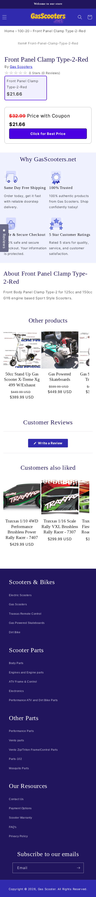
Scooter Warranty (20, 817)
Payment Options (20, 808)
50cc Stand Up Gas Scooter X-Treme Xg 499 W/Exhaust (22, 379)
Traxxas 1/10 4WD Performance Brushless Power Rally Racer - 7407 (21, 529)
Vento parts (16, 740)
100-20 (23, 31)
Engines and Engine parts (26, 672)
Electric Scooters (20, 595)
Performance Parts (21, 731)
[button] (80, 17)
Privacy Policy (18, 836)
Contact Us (16, 799)
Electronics (16, 691)
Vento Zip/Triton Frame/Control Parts (33, 749)
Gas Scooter (47, 889)
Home (9, 31)
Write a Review (52, 444)
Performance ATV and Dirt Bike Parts (33, 700)
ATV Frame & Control (23, 681)
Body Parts (16, 663)
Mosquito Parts (19, 768)
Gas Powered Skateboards (59, 377)
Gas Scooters (21, 67)
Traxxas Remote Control (25, 613)
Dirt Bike (14, 632)
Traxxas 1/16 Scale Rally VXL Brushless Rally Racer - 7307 (60, 526)
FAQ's (13, 827)
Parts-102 (15, 759)
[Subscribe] (78, 868)
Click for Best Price (48, 134)
